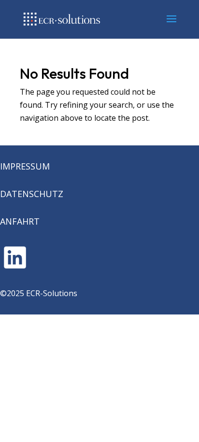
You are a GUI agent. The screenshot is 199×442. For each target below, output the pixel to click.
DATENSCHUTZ (31, 194)
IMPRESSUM (25, 166)
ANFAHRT (20, 221)
